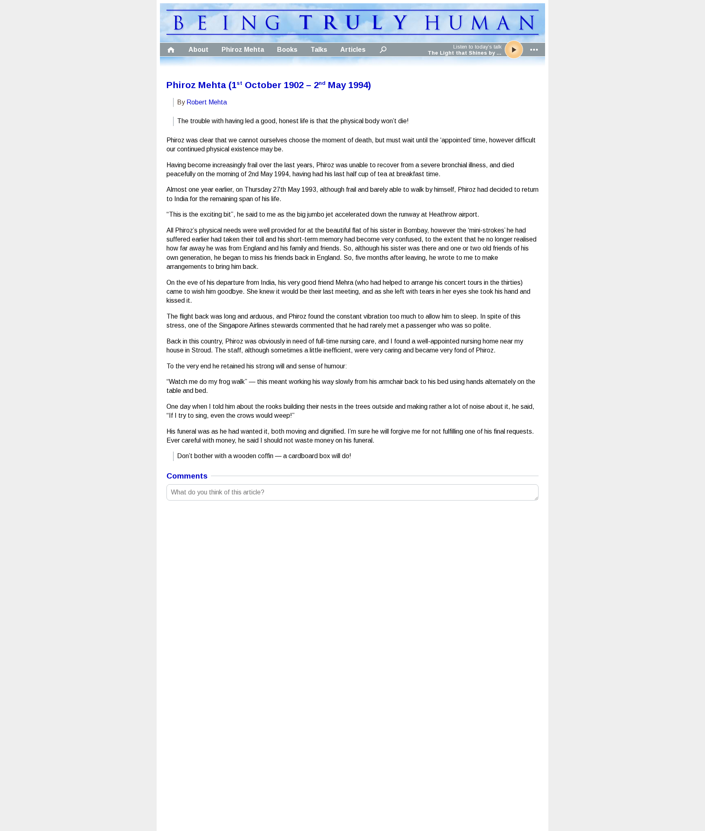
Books (287, 49)
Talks (318, 49)
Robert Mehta (206, 102)
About (198, 49)
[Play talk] (514, 49)
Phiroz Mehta (243, 49)
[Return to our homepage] (352, 32)
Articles (353, 49)
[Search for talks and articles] (383, 49)
